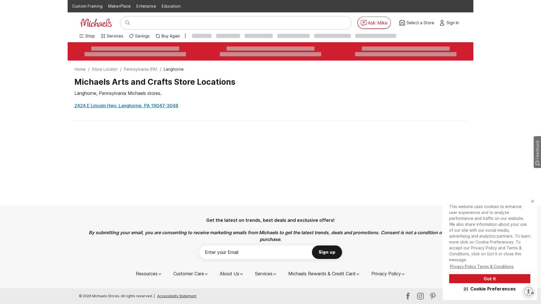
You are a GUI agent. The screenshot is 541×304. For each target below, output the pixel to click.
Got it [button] (490, 278)
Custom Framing (87, 6)
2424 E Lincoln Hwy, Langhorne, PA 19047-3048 (126, 105)
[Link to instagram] (420, 296)
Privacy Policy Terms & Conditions (482, 266)
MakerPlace (119, 6)
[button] (490, 288)
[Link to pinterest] (432, 296)
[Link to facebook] (408, 296)
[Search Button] (127, 23)
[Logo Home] (96, 22)
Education (171, 6)
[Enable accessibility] (528, 291)
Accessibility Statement (176, 296)
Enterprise (146, 6)
